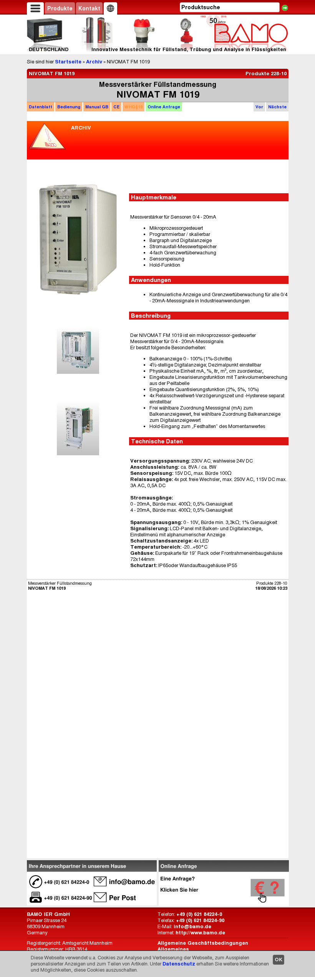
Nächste (277, 107)
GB (96, 107)
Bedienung (68, 107)
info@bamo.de (192, 926)
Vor (259, 107)
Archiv (94, 62)
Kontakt (89, 8)
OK (278, 959)
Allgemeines (173, 949)
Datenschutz (178, 964)
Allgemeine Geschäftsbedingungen (203, 943)
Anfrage (164, 107)
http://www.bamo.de (200, 933)
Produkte (60, 8)
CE (116, 107)
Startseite (68, 62)
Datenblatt (40, 107)
